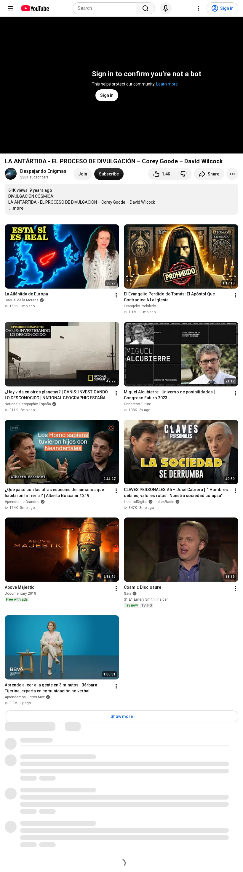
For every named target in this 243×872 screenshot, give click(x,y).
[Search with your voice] (166, 8)
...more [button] (16, 208)
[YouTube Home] (35, 8)
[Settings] (198, 8)
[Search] (145, 8)
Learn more (167, 84)
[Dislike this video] (183, 174)
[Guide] (10, 8)
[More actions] (232, 174)
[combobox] (106, 8)
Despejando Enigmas (43, 171)
